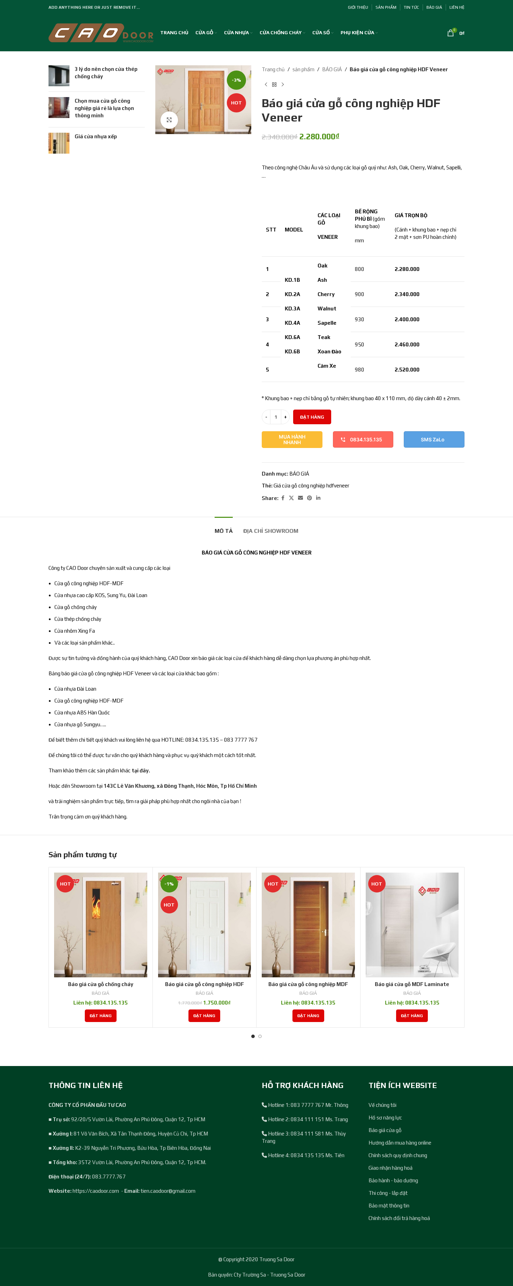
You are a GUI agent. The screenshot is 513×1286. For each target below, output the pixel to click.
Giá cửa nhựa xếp (96, 136)
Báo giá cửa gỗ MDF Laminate (412, 984)
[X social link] (291, 498)
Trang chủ (273, 69)
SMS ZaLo (433, 439)
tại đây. (141, 770)
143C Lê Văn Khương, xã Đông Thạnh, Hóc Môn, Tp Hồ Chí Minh (180, 786)
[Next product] (282, 85)
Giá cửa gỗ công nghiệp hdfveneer (311, 485)
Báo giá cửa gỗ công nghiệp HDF (204, 984)
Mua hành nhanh (292, 440)
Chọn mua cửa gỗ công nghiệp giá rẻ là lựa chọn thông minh (104, 108)
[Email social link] (300, 498)
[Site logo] (101, 32)
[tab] (224, 527)
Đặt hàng (312, 417)
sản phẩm (303, 69)
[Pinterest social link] (309, 498)
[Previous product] (266, 85)
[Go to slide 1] (253, 1036)
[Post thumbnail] (59, 75)
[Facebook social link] (282, 498)
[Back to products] (274, 85)
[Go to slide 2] (260, 1036)
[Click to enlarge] (169, 120)
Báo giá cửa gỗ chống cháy (100, 984)
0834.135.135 (366, 439)
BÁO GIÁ (332, 69)
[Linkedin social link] (318, 498)
